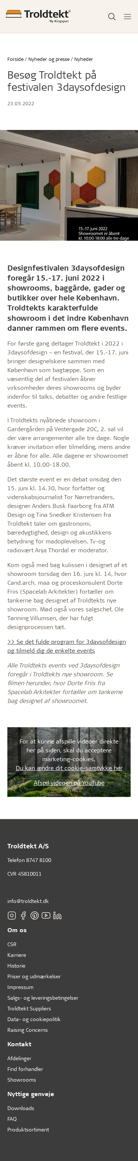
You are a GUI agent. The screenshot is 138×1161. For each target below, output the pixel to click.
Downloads (20, 1108)
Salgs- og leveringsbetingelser (42, 997)
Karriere (16, 954)
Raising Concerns (27, 1029)
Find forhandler (25, 1068)
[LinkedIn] (57, 915)
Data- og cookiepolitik (34, 1019)
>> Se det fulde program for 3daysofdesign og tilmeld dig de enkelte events (66, 646)
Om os (17, 930)
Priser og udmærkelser (34, 976)
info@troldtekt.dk (28, 900)
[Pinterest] (34, 915)
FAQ (12, 1118)
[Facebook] (23, 915)
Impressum (20, 986)
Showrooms (21, 1079)
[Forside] (38, 16)
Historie (16, 965)
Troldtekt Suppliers (29, 1008)
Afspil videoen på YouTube (69, 782)
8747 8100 (38, 859)
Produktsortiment (28, 1129)
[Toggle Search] (112, 16)
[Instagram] (11, 915)
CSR (12, 944)
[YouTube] (46, 915)
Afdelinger (19, 1058)
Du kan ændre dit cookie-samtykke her (69, 768)
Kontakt (19, 1044)
